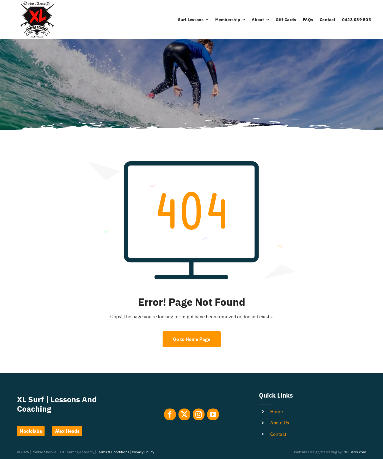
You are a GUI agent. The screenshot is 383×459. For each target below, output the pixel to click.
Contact (278, 434)
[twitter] (184, 414)
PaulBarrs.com (354, 452)
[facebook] (170, 414)
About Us (279, 423)
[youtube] (213, 414)
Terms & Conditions (113, 452)
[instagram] (199, 414)
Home (276, 412)
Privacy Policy (143, 452)
